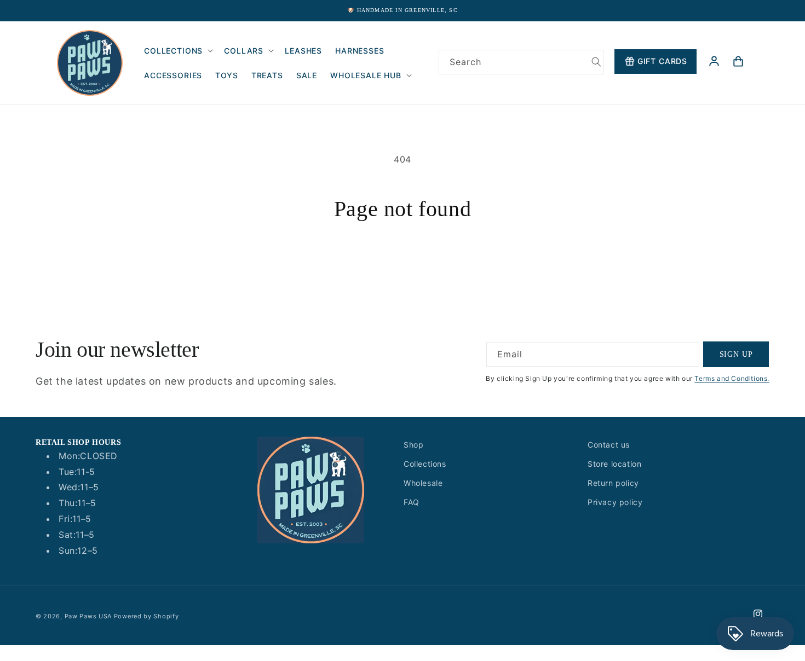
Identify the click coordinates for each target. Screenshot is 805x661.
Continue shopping (402, 263)
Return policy (613, 483)
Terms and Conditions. (731, 378)
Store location (614, 463)
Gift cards (662, 61)
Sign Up (736, 354)
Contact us (609, 444)
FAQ (411, 502)
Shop (413, 444)
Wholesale (423, 483)
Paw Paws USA (89, 616)
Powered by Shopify (146, 616)
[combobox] (521, 62)
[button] (177, 50)
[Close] (453, 87)
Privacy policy (615, 502)
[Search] (596, 62)
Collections (425, 463)
